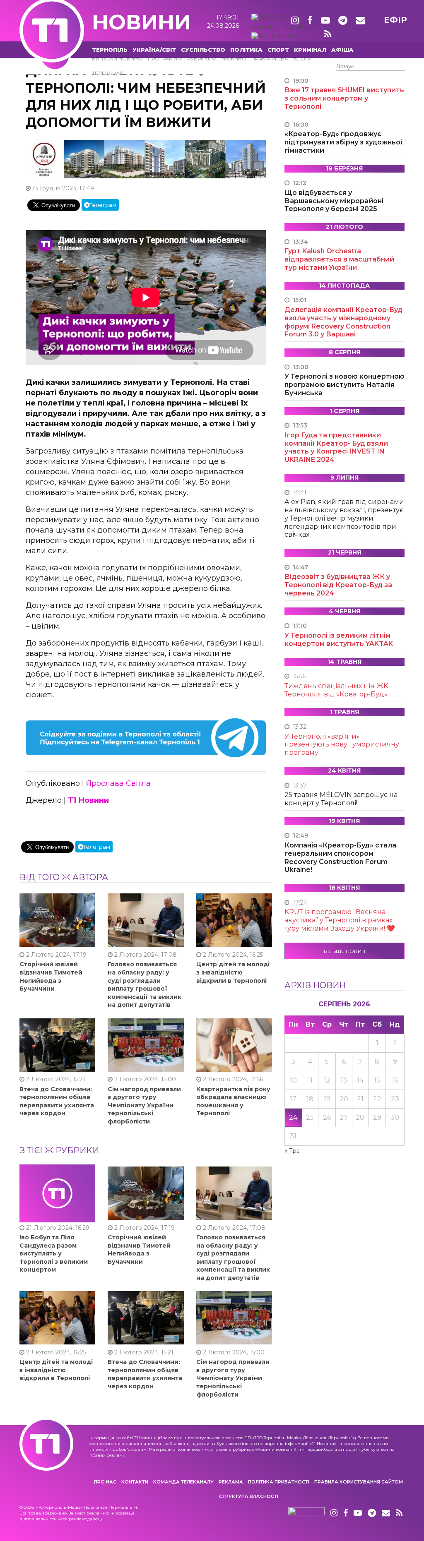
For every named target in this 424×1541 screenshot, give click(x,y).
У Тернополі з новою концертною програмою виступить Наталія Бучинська (344, 384)
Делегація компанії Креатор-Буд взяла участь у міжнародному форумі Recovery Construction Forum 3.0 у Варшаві (343, 322)
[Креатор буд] (146, 159)
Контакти (134, 1482)
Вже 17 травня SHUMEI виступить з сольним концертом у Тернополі (344, 98)
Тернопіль (110, 49)
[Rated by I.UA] (306, 1513)
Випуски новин (115, 58)
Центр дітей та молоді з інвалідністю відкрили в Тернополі (233, 972)
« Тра (292, 1151)
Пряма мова (269, 58)
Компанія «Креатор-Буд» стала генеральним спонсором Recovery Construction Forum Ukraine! (340, 857)
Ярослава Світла (118, 783)
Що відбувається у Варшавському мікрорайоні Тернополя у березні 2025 (333, 201)
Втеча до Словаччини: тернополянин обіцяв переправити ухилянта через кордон (56, 1101)
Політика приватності (278, 1482)
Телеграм (102, 205)
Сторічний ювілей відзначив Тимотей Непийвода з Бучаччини (50, 976)
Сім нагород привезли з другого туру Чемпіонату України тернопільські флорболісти (144, 1105)
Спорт (278, 49)
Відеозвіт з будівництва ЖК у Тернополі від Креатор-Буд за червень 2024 (338, 585)
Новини (141, 22)
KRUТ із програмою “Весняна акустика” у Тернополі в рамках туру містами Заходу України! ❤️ (339, 920)
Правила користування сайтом (358, 1482)
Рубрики (199, 58)
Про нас (105, 1482)
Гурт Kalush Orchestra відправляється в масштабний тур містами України (339, 259)
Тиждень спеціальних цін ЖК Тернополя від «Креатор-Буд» (336, 690)
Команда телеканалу (183, 1482)
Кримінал (310, 49)
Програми (162, 58)
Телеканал (107, 73)
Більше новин (344, 951)
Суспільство (203, 49)
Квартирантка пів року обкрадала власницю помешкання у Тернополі (233, 1101)
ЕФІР (395, 20)
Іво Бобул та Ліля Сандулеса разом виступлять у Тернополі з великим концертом (53, 1253)
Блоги (302, 58)
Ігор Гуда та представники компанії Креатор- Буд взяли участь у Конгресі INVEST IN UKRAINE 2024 (336, 447)
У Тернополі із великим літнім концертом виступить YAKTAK (338, 639)
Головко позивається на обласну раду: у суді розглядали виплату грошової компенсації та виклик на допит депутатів (144, 984)
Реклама (231, 1482)
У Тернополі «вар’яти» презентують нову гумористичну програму (341, 744)
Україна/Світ (154, 49)
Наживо (234, 58)
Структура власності (248, 1496)
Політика (246, 49)
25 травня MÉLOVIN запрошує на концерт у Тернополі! (341, 799)
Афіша (342, 49)
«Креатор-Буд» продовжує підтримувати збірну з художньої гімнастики (343, 142)
